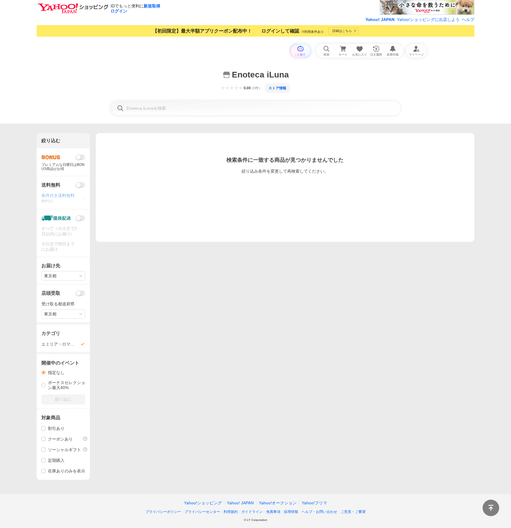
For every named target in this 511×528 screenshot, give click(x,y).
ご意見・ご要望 (353, 512)
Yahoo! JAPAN (380, 19)
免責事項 (273, 512)
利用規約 (231, 512)
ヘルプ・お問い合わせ (319, 512)
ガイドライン (252, 512)
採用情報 (291, 512)
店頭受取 (50, 293)
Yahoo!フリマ (314, 503)
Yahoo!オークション (278, 503)
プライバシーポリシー (163, 512)
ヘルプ (468, 19)
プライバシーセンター (202, 512)
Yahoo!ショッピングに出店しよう (428, 19)
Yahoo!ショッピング (203, 503)
